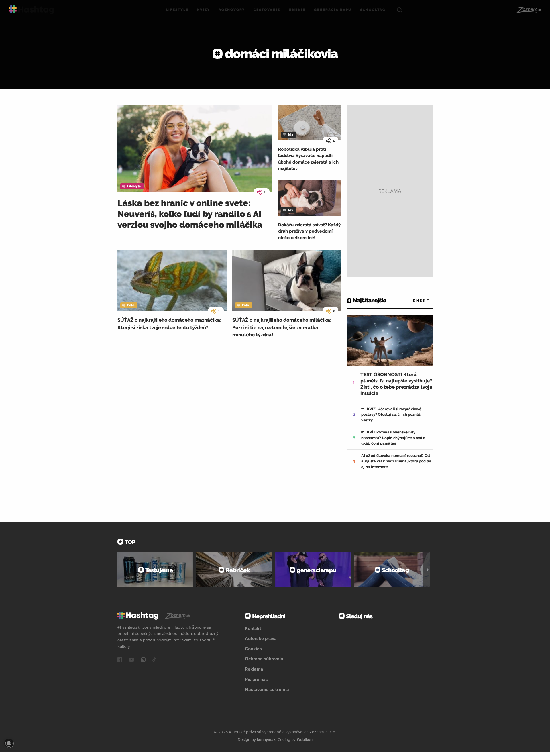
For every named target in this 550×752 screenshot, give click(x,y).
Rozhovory (232, 10)
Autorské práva (261, 638)
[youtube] (131, 660)
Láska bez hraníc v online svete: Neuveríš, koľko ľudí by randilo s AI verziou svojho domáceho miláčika (189, 214)
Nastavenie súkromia (267, 689)
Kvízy (203, 10)
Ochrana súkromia (264, 658)
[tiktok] (154, 660)
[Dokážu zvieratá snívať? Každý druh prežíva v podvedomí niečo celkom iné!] (309, 198)
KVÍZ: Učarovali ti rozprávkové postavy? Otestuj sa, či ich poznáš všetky (391, 414)
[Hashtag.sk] (31, 9)
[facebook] (119, 660)
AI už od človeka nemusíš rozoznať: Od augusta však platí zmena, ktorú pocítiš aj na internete (396, 461)
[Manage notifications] (8, 743)
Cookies (253, 648)
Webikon (305, 739)
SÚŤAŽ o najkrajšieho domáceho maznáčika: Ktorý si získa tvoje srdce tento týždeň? (169, 323)
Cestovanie (267, 10)
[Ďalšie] (428, 569)
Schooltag (373, 10)
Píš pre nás (256, 679)
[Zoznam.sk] (528, 10)
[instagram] (143, 660)
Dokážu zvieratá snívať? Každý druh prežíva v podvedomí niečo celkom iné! (309, 231)
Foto (130, 305)
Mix (290, 135)
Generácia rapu (332, 10)
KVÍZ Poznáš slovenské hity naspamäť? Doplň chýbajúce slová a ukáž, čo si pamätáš (393, 437)
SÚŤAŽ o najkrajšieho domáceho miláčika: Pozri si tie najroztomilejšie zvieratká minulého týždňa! (281, 327)
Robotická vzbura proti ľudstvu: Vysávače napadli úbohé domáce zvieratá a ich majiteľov (308, 159)
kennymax (266, 739)
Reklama (254, 669)
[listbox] (412, 300)
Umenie (297, 10)
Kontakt (253, 628)
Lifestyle (177, 10)
